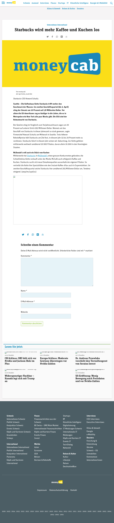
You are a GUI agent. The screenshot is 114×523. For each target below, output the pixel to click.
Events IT (67, 442)
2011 (74, 511)
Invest (37, 438)
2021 (27, 511)
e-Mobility (91, 435)
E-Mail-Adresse (28, 302)
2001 (62, 515)
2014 (60, 511)
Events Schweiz (13, 429)
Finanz (53, 3)
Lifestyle (66, 460)
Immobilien (91, 454)
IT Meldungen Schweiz (72, 429)
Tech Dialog (68, 445)
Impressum (42, 490)
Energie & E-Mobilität (98, 3)
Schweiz (26, 3)
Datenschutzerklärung (58, 490)
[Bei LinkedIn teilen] (61, 36)
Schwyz (10, 438)
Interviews (44, 3)
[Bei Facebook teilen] (52, 36)
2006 (99, 511)
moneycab (22, 92)
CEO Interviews (93, 419)
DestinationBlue (69, 467)
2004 (109, 511)
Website (24, 312)
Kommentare (92, 457)
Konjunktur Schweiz (15, 426)
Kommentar (26, 256)
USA (36, 454)
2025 (8, 511)
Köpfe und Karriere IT (72, 438)
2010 (79, 511)
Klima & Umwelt (53, 9)
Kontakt (73, 490)
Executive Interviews (95, 422)
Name (24, 291)
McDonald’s (43, 156)
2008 (89, 511)
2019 (37, 511)
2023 (18, 511)
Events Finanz (40, 435)
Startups (61, 3)
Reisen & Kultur (68, 9)
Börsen (37, 457)
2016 (51, 511)
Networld (67, 448)
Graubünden (12, 435)
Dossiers (80, 9)
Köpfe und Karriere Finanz (45, 432)
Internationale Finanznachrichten (48, 429)
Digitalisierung (69, 426)
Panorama (11, 457)
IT (68, 3)
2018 (41, 511)
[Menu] (3, 3)
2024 (13, 511)
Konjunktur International (17, 454)
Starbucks (31, 156)
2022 (22, 511)
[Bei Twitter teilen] (47, 36)
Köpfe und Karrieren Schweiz (19, 432)
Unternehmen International (57, 25)
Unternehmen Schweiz (16, 419)
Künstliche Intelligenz (79, 3)
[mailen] (66, 36)
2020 (32, 511)
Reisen (66, 463)
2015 (56, 511)
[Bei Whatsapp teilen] (57, 36)
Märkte (37, 444)
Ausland (35, 3)
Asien (36, 447)
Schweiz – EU (92, 451)
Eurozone (38, 451)
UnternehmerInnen (94, 460)
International (12, 444)
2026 (3, 511)
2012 (70, 511)
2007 (94, 511)
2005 (104, 511)
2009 (84, 511)
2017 (46, 511)
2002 (57, 515)
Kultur (65, 457)
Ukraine (90, 447)
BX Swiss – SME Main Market (46, 426)
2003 (52, 515)
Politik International (15, 451)
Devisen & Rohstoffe (42, 460)
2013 (65, 511)
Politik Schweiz (13, 422)
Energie (90, 431)
